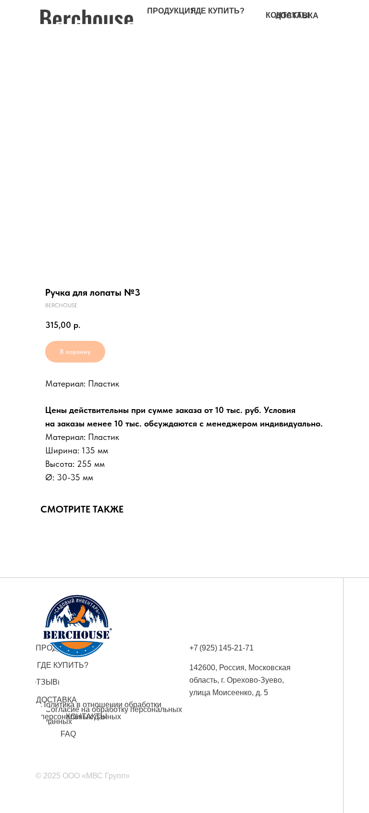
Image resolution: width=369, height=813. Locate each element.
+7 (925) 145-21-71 (221, 648)
